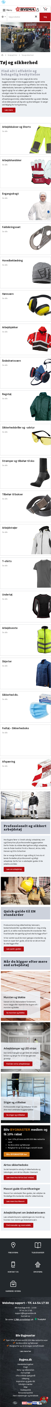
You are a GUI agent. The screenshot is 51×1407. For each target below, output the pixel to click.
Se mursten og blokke (15, 1013)
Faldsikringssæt (11, 227)
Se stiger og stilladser (15, 1115)
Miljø (25, 1387)
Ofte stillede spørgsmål (25, 1375)
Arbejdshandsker (12, 160)
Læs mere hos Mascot (15, 1201)
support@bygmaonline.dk (25, 1313)
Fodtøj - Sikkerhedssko (15, 728)
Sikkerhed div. (10, 695)
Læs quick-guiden (13, 949)
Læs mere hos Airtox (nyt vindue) (20, 1177)
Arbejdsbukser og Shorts (16, 127)
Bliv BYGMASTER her (16, 1154)
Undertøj (7, 594)
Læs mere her (25, 1351)
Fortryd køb (25, 1373)
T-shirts (7, 561)
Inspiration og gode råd (25, 1381)
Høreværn (8, 294)
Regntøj (6, 394)
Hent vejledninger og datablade (25, 1395)
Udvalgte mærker (25, 1384)
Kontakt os (25, 1316)
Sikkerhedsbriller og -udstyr (18, 427)
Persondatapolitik (25, 1393)
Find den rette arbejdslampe (18, 1064)
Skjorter (7, 661)
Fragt (25, 1367)
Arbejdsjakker (10, 327)
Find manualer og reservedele (18, 1225)
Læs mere (9, 110)
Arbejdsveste (10, 628)
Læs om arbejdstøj (14, 869)
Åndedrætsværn (11, 360)
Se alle (5, 131)
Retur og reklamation (25, 1370)
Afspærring (8, 761)
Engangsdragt (10, 193)
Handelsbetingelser (25, 1364)
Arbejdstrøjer (9, 528)
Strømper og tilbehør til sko (18, 461)
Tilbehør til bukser (12, 494)
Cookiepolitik (25, 1390)
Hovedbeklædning (12, 260)
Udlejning (25, 1378)
